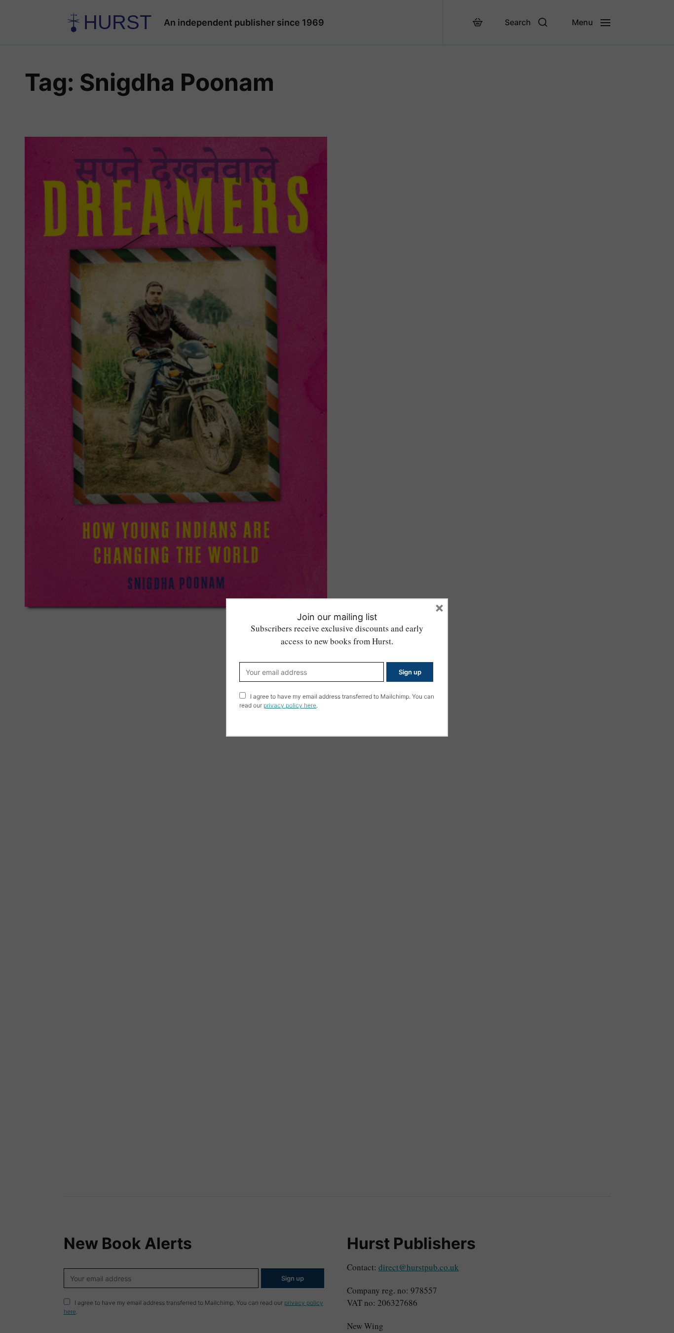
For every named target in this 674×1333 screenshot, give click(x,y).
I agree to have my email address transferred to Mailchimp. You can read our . (336, 701)
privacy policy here (289, 705)
